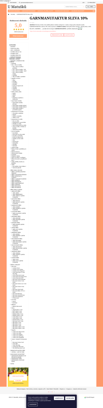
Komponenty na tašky (16, 119)
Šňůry (13, 308)
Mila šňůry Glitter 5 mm (19, 328)
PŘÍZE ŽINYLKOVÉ (16, 186)
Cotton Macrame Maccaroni (20, 276)
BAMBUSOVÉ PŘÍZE (16, 205)
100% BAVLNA (16, 200)
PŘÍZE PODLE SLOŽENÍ (16, 189)
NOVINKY (12, 46)
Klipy (14, 80)
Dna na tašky (16, 121)
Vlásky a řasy (16, 117)
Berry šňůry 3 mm (17, 311)
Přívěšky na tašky (17, 123)
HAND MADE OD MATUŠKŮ (17, 354)
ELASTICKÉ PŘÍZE (16, 211)
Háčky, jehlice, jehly (16, 91)
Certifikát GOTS (14, 53)
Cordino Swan (16, 268)
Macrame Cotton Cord (18, 342)
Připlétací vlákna (15, 156)
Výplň (12, 164)
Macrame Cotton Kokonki (19, 279)
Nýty (14, 140)
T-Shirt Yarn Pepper (18, 334)
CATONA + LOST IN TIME (17, 352)
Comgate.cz (69, 388)
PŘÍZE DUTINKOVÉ (16, 187)
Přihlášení (92, 2)
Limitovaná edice (14, 48)
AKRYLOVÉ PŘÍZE (15, 191)
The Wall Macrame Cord (19, 348)
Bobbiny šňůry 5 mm (18, 315)
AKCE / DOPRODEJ (15, 50)
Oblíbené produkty (77, 11)
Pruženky (13, 154)
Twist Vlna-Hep (16, 345)
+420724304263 (13, 2)
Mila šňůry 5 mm (17, 324)
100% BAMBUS (16, 207)
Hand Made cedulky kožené (19, 105)
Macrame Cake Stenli (18, 289)
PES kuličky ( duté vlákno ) (19, 166)
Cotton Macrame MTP (18, 278)
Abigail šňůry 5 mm (17, 309)
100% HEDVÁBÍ (16, 218)
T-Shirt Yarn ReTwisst (18, 336)
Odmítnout (59, 398)
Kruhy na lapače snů (18, 85)
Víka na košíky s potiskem (19, 76)
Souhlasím (70, 398)
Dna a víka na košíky (16, 65)
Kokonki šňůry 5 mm (18, 319)
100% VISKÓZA (16, 253)
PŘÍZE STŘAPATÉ (15, 184)
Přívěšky (15, 87)
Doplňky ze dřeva (15, 78)
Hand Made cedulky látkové (20, 107)
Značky (12, 363)
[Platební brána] (51, 392)
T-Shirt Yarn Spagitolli (18, 337)
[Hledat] (83, 6)
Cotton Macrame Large (18, 275)
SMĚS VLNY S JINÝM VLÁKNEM (18, 261)
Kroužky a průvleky (18, 135)
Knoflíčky (15, 83)
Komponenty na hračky (17, 111)
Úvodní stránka (14, 11)
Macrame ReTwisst (17, 293)
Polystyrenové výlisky (16, 153)
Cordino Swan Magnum (19, 271)
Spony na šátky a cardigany (18, 157)
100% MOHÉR (16, 234)
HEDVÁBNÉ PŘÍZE (16, 216)
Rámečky (15, 145)
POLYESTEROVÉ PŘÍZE (17, 245)
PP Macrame (16, 298)
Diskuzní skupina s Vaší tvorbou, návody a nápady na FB (31, 388)
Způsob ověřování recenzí (79, 388)
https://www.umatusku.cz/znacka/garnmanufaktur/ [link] (43, 31)
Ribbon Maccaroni (17, 306)
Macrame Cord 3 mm (18, 321)
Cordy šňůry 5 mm (17, 318)
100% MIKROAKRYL (18, 194)
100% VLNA (16, 259)
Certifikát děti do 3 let (15, 52)
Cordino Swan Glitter (18, 269)
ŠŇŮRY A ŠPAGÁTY (15, 264)
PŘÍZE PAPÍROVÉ (15, 180)
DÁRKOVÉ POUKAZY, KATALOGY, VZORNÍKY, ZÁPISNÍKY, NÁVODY (15, 58)
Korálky (15, 81)
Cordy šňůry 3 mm (17, 317)
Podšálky (15, 75)
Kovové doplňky (15, 131)
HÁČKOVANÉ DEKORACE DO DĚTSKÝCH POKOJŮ (18, 356)
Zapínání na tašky (17, 129)
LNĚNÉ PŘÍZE (14, 227)
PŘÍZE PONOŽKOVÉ (16, 181)
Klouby (14, 114)
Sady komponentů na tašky (19, 125)
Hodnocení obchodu (62, 11)
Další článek (69, 35)
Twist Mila (15, 343)
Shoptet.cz (62, 388)
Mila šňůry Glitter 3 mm (19, 327)
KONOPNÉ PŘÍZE (15, 222)
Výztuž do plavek (17, 167)
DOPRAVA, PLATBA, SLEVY (45, 11)
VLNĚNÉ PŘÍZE (15, 257)
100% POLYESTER (17, 246)
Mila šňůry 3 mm (17, 322)
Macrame (13, 266)
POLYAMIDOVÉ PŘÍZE (16, 238)
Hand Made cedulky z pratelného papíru (18, 109)
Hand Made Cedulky (16, 101)
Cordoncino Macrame (18, 346)
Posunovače (15, 141)
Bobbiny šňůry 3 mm (18, 314)
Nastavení (32, 404)
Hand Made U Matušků (52, 388)
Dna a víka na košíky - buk (19, 69)
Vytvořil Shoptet (90, 397)
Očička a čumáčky (17, 116)
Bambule (13, 63)
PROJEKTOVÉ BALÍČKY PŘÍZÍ (17, 350)
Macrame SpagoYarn (18, 296)
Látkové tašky (14, 147)
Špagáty (13, 330)
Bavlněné (15, 303)
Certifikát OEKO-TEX (15, 55)
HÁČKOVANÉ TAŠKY (16, 358)
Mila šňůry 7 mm (17, 325)
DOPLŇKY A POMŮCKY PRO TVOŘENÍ (16, 61)
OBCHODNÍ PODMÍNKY (28, 11)
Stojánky (15, 88)
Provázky (13, 299)
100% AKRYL (16, 193)
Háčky (14, 93)
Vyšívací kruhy (16, 90)
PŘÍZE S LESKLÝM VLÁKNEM (18, 179)
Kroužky (15, 84)
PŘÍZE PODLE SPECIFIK (16, 170)
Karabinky (15, 133)
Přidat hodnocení (18, 36)
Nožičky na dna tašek (18, 138)
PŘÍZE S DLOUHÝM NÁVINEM (18, 174)
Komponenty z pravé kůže (19, 122)
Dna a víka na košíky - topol (19, 71)
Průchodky (15, 143)
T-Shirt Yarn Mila (17, 333)
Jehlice (14, 95)
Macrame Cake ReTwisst (19, 295)
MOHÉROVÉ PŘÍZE (16, 232)
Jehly (14, 96)
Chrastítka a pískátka (18, 113)
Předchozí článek (57, 35)
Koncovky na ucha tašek (19, 134)
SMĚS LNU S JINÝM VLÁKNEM (17, 230)
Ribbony (13, 304)
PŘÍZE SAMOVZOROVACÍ (17, 183)
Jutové (14, 301)
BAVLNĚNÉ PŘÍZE (15, 199)
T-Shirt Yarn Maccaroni (18, 331)
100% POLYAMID (17, 240)
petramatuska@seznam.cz (27, 2)
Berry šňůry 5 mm (17, 312)
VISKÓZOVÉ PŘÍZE (16, 251)
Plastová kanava (15, 151)
